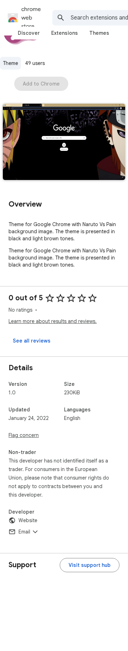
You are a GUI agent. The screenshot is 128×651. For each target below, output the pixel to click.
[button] (64, 142)
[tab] (29, 33)
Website (27, 520)
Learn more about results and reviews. (53, 321)
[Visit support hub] (89, 565)
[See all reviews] (32, 340)
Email (24, 532)
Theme (10, 63)
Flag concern (24, 435)
